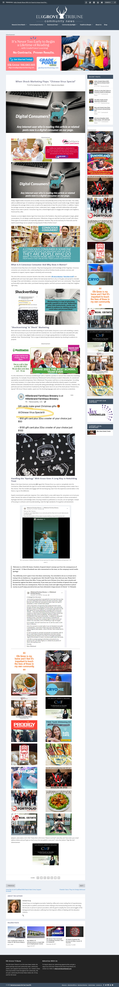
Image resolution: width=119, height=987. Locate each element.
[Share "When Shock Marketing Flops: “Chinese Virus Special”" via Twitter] (41, 878)
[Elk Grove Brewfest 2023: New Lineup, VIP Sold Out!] (91, 119)
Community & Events (36, 25)
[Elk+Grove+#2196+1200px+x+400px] (58, 53)
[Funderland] (100, 174)
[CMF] (45, 865)
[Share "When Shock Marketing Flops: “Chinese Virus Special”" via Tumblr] (45, 878)
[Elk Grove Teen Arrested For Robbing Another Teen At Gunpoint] (55, 931)
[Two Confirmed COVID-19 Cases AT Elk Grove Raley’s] (16, 932)
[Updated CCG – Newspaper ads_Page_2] (45, 161)
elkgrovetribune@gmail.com (63, 968)
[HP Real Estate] (100, 329)
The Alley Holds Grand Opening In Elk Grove (101, 100)
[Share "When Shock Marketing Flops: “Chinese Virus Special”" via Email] (55, 878)
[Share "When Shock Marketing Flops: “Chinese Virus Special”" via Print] (59, 878)
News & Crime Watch (18, 25)
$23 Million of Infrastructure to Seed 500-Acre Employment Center (36, 942)
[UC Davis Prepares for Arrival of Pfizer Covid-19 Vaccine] (75, 931)
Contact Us (99, 985)
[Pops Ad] (100, 152)
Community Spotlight (69, 25)
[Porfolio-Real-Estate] (100, 218)
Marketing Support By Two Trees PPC (20, 985)
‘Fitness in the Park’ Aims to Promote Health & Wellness (102, 91)
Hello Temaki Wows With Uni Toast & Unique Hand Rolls (101, 82)
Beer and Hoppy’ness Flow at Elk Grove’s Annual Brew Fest (102, 109)
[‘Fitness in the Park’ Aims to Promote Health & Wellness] (91, 91)
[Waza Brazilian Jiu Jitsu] (100, 196)
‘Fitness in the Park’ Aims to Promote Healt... (27, 2)
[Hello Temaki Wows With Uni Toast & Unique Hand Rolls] (91, 82)
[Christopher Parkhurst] (100, 373)
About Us (98, 25)
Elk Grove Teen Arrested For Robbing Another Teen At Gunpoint (54, 940)
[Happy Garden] (100, 241)
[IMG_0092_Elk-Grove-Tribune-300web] (100, 263)
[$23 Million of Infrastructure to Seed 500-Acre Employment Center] (36, 932)
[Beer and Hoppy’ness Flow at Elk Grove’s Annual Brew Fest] (91, 108)
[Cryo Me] (100, 285)
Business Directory (82, 985)
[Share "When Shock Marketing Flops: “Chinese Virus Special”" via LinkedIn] (52, 878)
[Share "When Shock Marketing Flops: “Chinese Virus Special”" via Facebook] (38, 878)
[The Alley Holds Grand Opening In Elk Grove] (91, 101)
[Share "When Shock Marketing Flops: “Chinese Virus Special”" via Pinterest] (48, 878)
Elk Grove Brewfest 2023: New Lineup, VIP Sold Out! (102, 119)
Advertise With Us (72, 985)
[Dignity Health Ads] (100, 307)
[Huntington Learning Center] (45, 373)
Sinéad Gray (37, 85)
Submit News (91, 985)
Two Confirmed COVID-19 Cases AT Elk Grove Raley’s (16, 941)
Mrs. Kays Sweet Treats (104, 431)
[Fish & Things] (100, 395)
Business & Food (52, 25)
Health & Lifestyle (85, 25)
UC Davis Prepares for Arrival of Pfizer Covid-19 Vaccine (74, 941)
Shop (105, 25)
